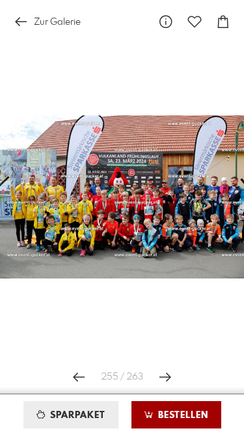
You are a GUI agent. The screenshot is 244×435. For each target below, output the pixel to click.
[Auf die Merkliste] (194, 22)
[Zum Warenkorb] (223, 22)
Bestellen (181, 415)
